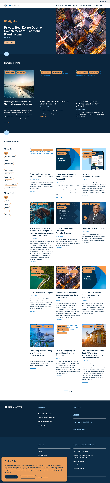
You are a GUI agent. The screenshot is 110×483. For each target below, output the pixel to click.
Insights (75, 5)
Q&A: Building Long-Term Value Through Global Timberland (66, 352)
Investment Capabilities (85, 5)
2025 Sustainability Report (41, 292)
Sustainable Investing (45, 421)
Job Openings (42, 455)
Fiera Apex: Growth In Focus (93, 228)
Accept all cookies (11, 477)
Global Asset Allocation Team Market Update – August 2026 (66, 176)
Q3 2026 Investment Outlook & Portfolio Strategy (64, 230)
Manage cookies (43, 477)
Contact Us (41, 425)
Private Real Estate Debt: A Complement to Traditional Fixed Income (67, 294)
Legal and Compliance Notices (84, 445)
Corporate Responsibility (46, 417)
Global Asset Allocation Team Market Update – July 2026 (91, 294)
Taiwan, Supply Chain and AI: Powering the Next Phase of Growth (88, 103)
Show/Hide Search (104, 5)
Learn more (10, 42)
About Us (41, 407)
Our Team (68, 5)
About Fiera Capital (44, 414)
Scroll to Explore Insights (6, 132)
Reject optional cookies (28, 477)
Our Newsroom (98, 5)
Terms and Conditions (80, 451)
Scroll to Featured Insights (6, 54)
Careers (41, 445)
